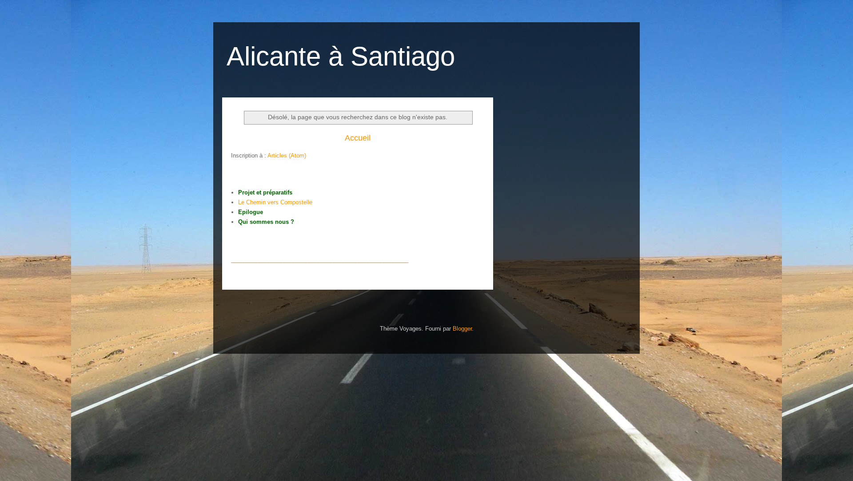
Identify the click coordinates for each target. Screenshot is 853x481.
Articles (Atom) (286, 155)
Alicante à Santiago (341, 56)
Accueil (358, 137)
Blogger (462, 328)
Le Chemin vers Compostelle (275, 202)
